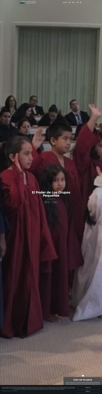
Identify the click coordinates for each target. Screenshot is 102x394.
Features (65, 2)
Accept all (88, 387)
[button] (47, 202)
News (69, 2)
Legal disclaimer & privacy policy (6, 390)
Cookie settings (14, 390)
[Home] (28, 2)
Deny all (88, 391)
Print (73, 2)
